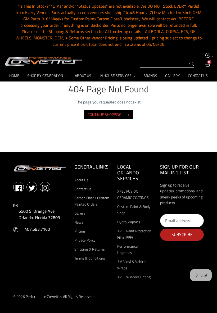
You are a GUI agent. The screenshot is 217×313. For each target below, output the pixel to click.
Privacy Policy (85, 240)
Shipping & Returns (89, 249)
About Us (81, 180)
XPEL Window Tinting (134, 277)
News (78, 222)
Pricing (79, 231)
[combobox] (167, 64)
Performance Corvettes (44, 296)
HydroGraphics (128, 222)
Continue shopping (104, 114)
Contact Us (83, 189)
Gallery (79, 213)
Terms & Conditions (89, 258)
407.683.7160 (37, 229)
